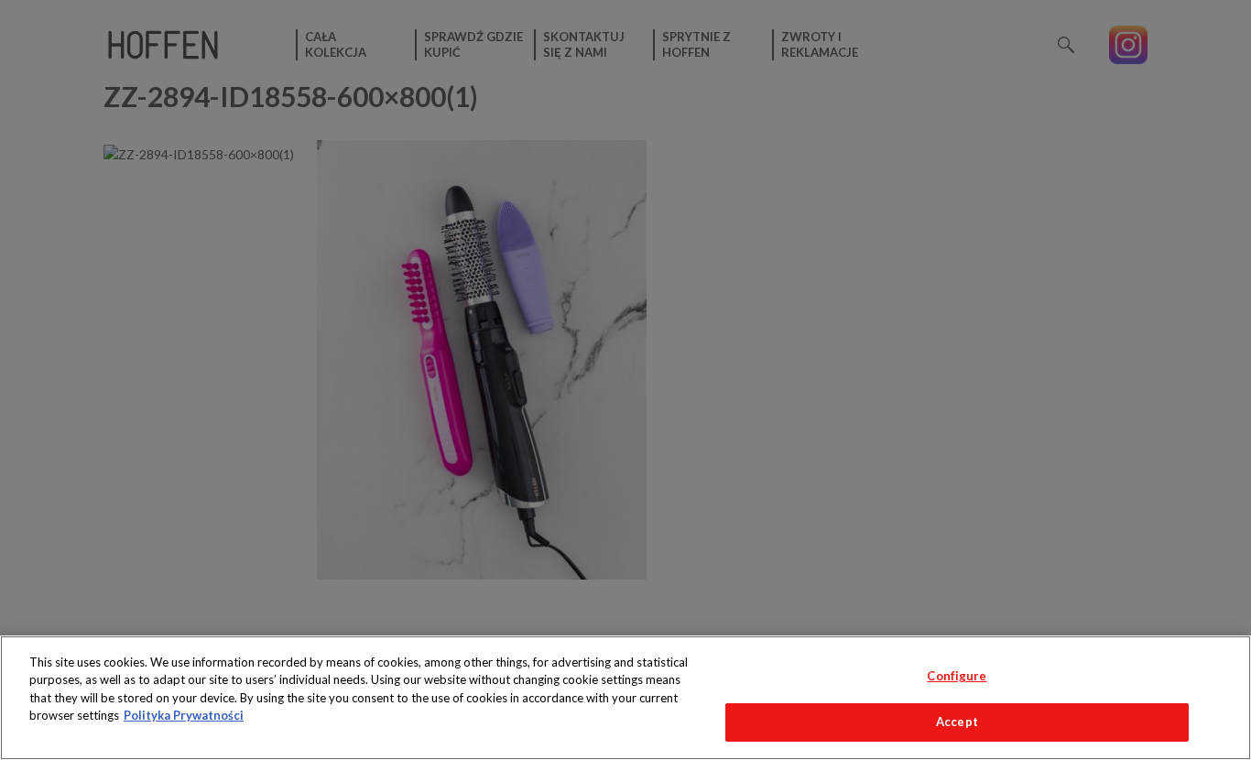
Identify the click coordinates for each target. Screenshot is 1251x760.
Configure (956, 675)
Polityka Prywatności (184, 715)
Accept (957, 721)
